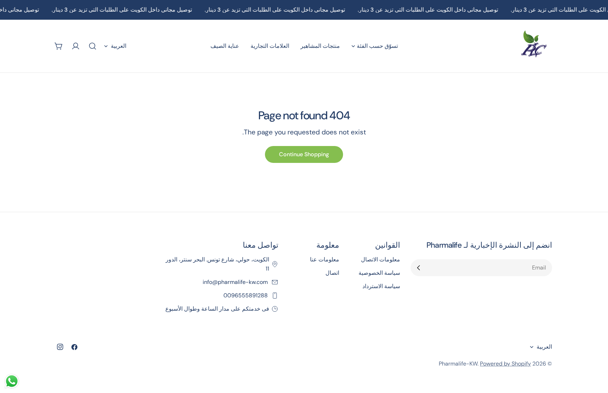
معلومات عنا (324, 259)
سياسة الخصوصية (379, 273)
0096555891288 (246, 295)
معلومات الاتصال (380, 259)
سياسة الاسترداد (381, 286)
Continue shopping (304, 154)
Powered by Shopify (505, 363)
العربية (118, 46)
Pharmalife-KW (458, 363)
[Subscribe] (418, 267)
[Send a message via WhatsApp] (12, 381)
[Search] (93, 46)
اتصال (332, 273)
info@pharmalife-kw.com (236, 282)
